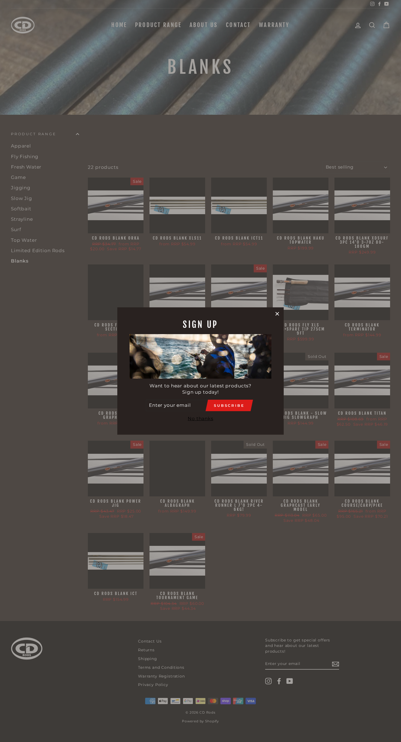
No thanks (200, 418)
